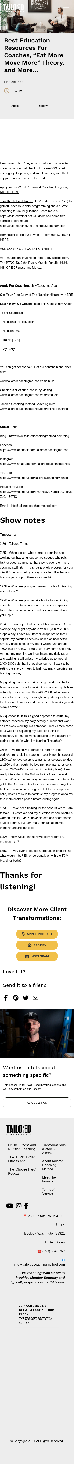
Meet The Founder (49, 1179)
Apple (15, 105)
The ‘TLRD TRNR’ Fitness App (21, 1159)
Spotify (43, 105)
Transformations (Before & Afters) (54, 1149)
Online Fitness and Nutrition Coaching (22, 1147)
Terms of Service (48, 1191)
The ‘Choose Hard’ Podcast (22, 1171)
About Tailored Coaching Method (52, 1165)
